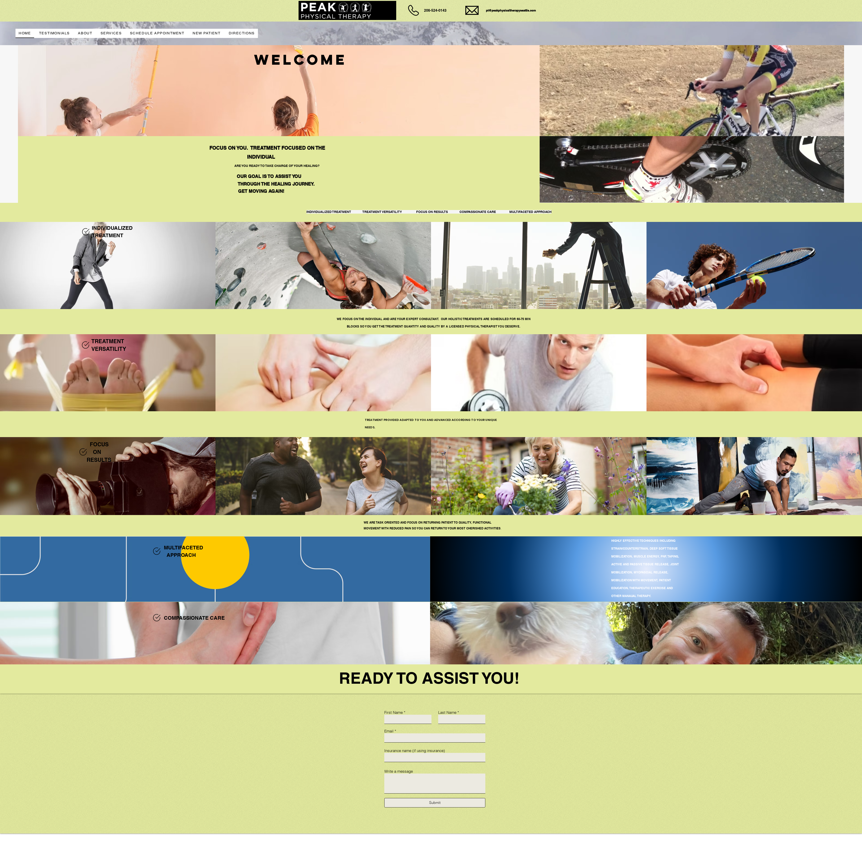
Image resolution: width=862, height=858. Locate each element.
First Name (393, 712)
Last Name (447, 712)
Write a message (398, 771)
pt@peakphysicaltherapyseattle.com (511, 10)
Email (389, 731)
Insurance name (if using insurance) (414, 750)
